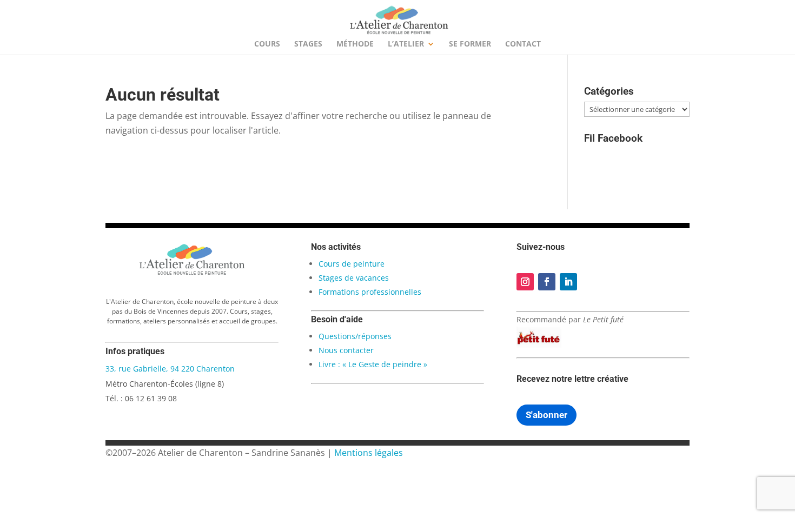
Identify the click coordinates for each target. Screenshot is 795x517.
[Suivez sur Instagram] (525, 281)
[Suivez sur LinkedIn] (568, 281)
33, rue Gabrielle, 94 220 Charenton (170, 368)
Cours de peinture (352, 263)
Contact (523, 44)
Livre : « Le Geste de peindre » (373, 364)
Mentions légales (368, 453)
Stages (308, 44)
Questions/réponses (355, 336)
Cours (267, 44)
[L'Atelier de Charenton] (192, 273)
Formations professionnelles (370, 292)
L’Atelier (406, 44)
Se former (470, 44)
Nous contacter (346, 350)
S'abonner (546, 414)
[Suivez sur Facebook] (546, 281)
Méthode (355, 44)
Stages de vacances (354, 278)
